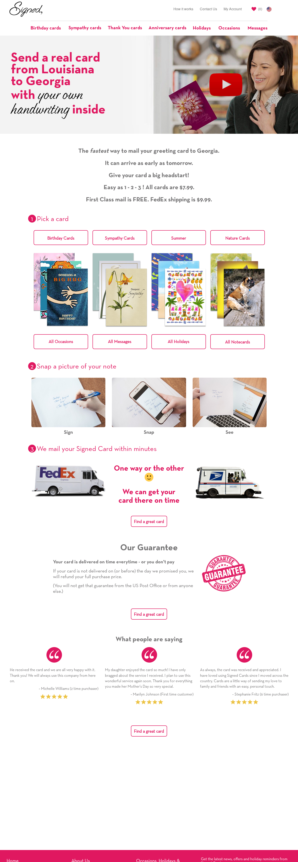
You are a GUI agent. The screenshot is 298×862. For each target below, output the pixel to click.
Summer (178, 238)
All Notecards (237, 342)
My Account (233, 8)
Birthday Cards (60, 238)
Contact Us (208, 8)
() (259, 8)
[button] (48, 28)
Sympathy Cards (120, 238)
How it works (183, 8)
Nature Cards (237, 238)
